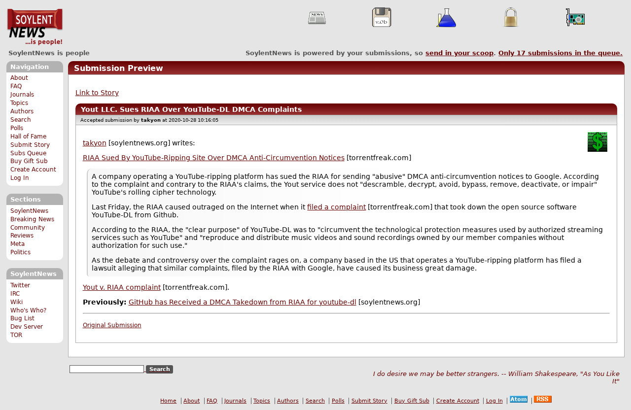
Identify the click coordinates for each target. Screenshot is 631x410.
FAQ (16, 86)
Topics (19, 103)
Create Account (33, 169)
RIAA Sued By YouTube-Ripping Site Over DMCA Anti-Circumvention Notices (214, 158)
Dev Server (26, 326)
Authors (22, 111)
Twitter (20, 285)
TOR (16, 335)
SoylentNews (34, 27)
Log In (19, 177)
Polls (16, 128)
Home (168, 401)
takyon (94, 143)
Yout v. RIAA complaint (122, 287)
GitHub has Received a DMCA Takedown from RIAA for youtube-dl (242, 302)
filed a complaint (336, 207)
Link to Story (97, 93)
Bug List (22, 318)
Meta (17, 243)
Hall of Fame (28, 136)
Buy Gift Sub (29, 161)
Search (20, 119)
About (19, 77)
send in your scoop (459, 53)
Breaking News (32, 219)
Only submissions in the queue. (560, 53)
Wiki (16, 302)
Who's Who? (28, 310)
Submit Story (30, 144)
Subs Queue (28, 153)
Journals (22, 94)
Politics (20, 252)
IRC (15, 293)
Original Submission (112, 325)
